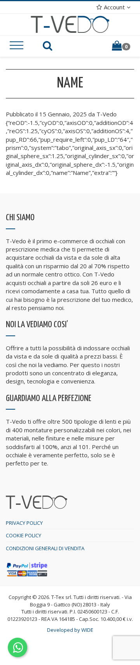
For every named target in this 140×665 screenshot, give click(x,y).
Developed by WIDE (70, 629)
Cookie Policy (23, 535)
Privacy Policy (24, 522)
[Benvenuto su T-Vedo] (70, 24)
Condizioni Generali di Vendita (45, 548)
